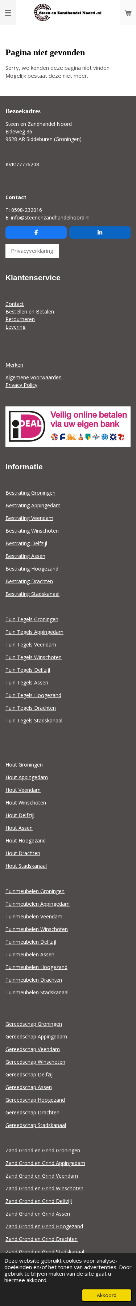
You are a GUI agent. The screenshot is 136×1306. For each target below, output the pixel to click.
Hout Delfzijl (19, 815)
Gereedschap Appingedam (36, 1036)
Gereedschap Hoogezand (35, 1099)
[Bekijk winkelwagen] (128, 12)
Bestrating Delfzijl (26, 543)
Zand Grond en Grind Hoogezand (44, 1226)
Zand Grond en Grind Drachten (41, 1238)
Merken (14, 364)
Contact (14, 303)
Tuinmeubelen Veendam (33, 916)
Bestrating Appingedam (33, 505)
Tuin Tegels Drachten (30, 707)
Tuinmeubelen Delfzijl (30, 941)
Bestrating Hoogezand (31, 568)
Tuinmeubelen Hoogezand (36, 967)
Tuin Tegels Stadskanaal (33, 720)
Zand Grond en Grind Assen (37, 1213)
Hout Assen (19, 827)
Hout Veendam (23, 789)
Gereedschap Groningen (33, 1023)
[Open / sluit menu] (8, 12)
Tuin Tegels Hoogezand (33, 695)
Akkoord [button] (106, 1295)
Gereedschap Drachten (33, 1112)
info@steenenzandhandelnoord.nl (50, 217)
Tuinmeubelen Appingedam (37, 903)
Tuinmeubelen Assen (29, 954)
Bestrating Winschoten (32, 530)
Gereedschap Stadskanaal (35, 1125)
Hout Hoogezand (25, 840)
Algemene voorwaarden (33, 377)
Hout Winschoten (25, 802)
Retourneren (20, 319)
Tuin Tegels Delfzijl (27, 669)
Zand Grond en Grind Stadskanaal (44, 1251)
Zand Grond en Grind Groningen (42, 1150)
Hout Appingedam (26, 777)
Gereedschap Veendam (32, 1049)
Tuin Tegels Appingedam (34, 631)
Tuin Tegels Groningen (31, 619)
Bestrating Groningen (30, 492)
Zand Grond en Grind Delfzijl (38, 1201)
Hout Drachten (22, 853)
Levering (15, 326)
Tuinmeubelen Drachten (33, 979)
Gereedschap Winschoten (35, 1061)
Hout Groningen (24, 764)
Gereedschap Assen (28, 1087)
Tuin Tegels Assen (26, 682)
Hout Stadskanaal (26, 865)
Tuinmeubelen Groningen (35, 891)
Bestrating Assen (25, 555)
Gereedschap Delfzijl (29, 1074)
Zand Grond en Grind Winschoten (44, 1188)
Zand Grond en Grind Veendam (41, 1175)
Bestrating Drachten (29, 581)
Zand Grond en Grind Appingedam (45, 1163)
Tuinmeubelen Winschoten (36, 929)
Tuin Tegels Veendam (30, 644)
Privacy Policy (21, 384)
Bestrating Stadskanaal (32, 593)
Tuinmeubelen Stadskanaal (37, 992)
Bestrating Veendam (29, 518)
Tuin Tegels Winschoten (33, 657)
